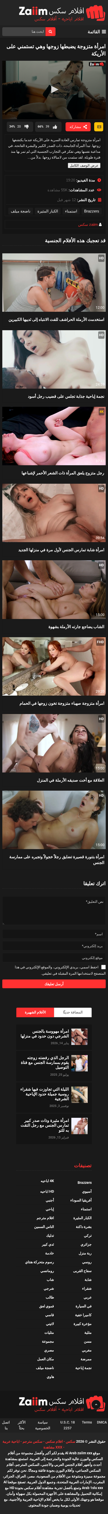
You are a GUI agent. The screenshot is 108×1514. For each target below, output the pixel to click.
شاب (50, 1280)
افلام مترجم (45, 1218)
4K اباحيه (47, 1181)
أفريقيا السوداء (81, 1200)
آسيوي (87, 1191)
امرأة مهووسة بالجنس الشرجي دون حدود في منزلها (45, 1033)
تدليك (50, 1235)
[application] (54, 90)
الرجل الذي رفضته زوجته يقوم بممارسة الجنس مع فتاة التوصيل (45, 1062)
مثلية (88, 1333)
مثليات (49, 1333)
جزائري (86, 1244)
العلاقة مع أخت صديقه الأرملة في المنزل (70, 780)
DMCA (102, 1422)
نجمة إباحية (83, 1368)
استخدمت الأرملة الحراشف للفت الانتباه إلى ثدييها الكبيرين (56, 319)
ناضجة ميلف (20, 211)
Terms (87, 1422)
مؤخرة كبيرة (83, 1324)
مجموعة (48, 1341)
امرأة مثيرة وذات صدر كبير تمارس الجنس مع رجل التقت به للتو (45, 1125)
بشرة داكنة (84, 1227)
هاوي (50, 1377)
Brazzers (91, 211)
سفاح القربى (82, 1271)
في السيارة (84, 1306)
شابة (88, 1280)
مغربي (87, 1350)
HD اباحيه (47, 1191)
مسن (88, 1341)
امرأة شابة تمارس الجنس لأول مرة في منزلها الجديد (61, 549)
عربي (88, 1297)
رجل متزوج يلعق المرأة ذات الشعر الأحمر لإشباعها (63, 472)
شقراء (87, 1288)
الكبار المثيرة (47, 211)
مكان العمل (45, 1359)
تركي (88, 1235)
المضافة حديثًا (73, 1012)
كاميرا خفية (83, 1315)
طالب (50, 1297)
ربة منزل (85, 1253)
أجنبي (50, 1200)
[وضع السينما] (98, 126)
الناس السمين (44, 1227)
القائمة (94, 31)
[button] (54, 89)
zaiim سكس (88, 224)
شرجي (49, 1288)
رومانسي (47, 1271)
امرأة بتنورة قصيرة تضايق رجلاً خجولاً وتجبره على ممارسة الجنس (56, 859)
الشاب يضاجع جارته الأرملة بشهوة (76, 626)
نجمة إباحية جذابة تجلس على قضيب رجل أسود (66, 396)
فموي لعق (46, 1306)
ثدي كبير (48, 1244)
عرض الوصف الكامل (84, 165)
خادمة (49, 1253)
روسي (87, 1262)
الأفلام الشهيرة (35, 1012)
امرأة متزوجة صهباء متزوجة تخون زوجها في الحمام (62, 703)
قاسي (49, 1315)
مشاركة (75, 127)
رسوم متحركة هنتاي (39, 1262)
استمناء (71, 211)
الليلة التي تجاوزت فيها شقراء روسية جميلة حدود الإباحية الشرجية (44, 1094)
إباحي (50, 1209)
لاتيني (50, 1324)
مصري (49, 1350)
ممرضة (86, 1359)
